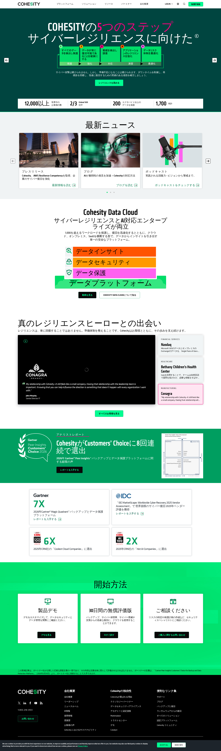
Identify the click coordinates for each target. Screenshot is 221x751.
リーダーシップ (71, 701)
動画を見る (87, 295)
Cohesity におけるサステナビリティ (80, 729)
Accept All (164, 745)
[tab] (180, 345)
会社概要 (68, 697)
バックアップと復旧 (166, 706)
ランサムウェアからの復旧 (169, 711)
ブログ (160, 701)
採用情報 (68, 715)
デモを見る (46, 634)
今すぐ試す (109, 634)
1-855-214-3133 (25, 709)
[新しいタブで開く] (19, 703)
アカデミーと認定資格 (120, 711)
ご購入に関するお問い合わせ (171, 634)
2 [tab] (110, 192)
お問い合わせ (28, 718)
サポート (161, 697)
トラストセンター (118, 720)
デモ (112, 725)
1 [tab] (107, 192)
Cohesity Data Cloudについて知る (119, 295)
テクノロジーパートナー (121, 701)
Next (214, 60)
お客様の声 (69, 725)
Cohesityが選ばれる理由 (121, 697)
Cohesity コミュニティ (167, 725)
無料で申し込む (29, 83)
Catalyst (113, 729)
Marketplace (115, 715)
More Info (179, 745)
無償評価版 (195, 4)
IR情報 (67, 711)
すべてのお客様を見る (109, 413)
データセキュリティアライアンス (125, 706)
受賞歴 (67, 720)
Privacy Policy (83, 746)
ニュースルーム (71, 706)
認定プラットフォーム (167, 720)
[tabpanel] (110, 60)
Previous (6, 60)
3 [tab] (114, 192)
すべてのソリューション (168, 715)
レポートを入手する (69, 469)
